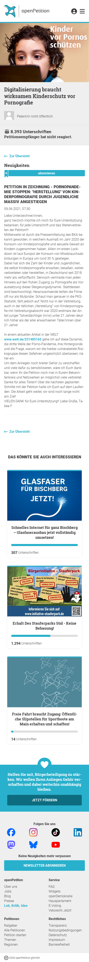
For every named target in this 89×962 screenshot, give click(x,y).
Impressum (57, 940)
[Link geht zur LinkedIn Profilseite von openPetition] (78, 832)
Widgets (54, 891)
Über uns (10, 887)
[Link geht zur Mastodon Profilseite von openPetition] (11, 844)
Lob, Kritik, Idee (16, 906)
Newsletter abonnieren (45, 865)
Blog (7, 896)
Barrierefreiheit (59, 944)
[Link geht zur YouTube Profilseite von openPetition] (56, 844)
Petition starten (15, 935)
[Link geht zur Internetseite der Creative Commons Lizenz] (6, 958)
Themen (10, 940)
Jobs (7, 891)
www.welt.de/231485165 (22, 339)
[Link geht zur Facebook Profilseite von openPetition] (11, 832)
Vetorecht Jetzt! (60, 910)
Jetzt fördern (44, 800)
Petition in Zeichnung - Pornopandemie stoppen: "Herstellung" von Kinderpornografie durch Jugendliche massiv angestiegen (42, 194)
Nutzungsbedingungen (65, 930)
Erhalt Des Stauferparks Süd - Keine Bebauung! (44, 626)
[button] (74, 11)
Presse (9, 901)
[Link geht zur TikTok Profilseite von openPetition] (56, 832)
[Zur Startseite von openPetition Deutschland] (27, 11)
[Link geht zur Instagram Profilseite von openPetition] (33, 832)
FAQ (52, 887)
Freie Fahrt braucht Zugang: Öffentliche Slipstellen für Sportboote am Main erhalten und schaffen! (44, 719)
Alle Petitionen (14, 930)
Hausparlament (60, 901)
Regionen (11, 944)
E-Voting (55, 906)
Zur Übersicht (19, 156)
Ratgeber (10, 925)
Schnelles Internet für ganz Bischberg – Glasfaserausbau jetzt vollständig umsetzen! (44, 532)
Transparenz (58, 925)
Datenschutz (58, 935)
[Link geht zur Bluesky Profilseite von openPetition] (33, 844)
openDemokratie (60, 896)
